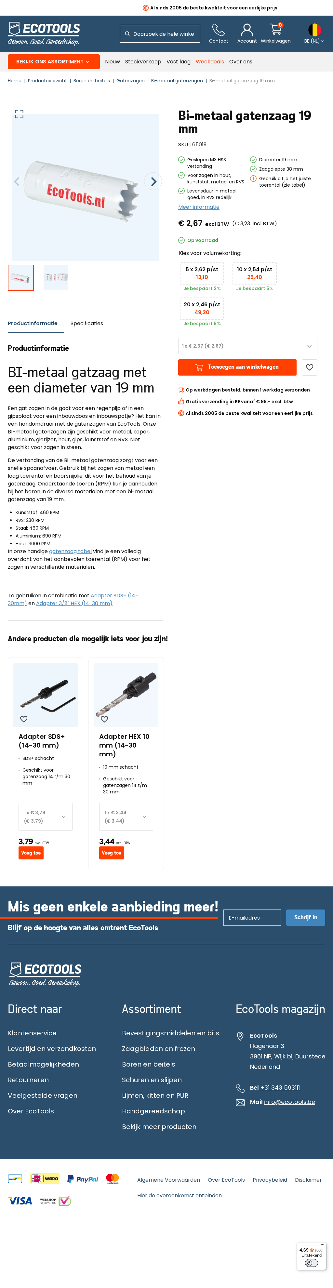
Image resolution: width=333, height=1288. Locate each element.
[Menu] (322, 1246)
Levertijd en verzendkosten (52, 1048)
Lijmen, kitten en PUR (155, 1095)
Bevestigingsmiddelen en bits (170, 1033)
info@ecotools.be (289, 1102)
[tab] (36, 323)
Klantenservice (32, 1033)
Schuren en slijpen (152, 1079)
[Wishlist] (309, 367)
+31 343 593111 (280, 1088)
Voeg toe (31, 853)
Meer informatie (199, 207)
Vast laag (178, 61)
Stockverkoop (143, 61)
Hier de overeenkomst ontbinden (179, 1195)
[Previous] (17, 182)
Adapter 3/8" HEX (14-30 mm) (74, 603)
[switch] (311, 1263)
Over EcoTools (31, 1111)
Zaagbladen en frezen (158, 1048)
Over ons (240, 61)
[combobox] (247, 346)
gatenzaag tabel (70, 551)
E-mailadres (241, 909)
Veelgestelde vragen (42, 1095)
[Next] (153, 182)
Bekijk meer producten (159, 1126)
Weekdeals (210, 61)
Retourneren (28, 1079)
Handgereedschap (153, 1111)
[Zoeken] (127, 34)
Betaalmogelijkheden (43, 1064)
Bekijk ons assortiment (50, 61)
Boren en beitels (148, 1064)
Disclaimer (308, 1180)
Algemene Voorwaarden (168, 1180)
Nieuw (112, 61)
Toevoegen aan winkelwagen (243, 367)
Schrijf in (305, 918)
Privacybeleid (270, 1180)
